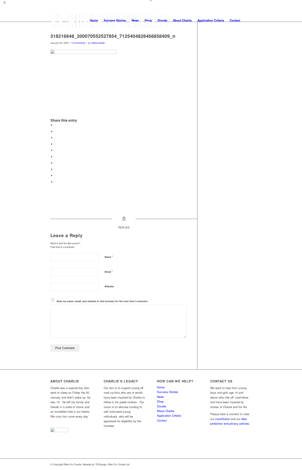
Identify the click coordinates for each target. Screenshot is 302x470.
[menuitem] (94, 20)
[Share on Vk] (56, 169)
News (160, 397)
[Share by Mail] (56, 182)
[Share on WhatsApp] (56, 144)
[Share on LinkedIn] (56, 157)
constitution (222, 419)
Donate (161, 406)
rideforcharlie (98, 42)
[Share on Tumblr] (56, 163)
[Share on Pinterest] (56, 150)
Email (109, 271)
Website (109, 286)
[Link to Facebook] (241, 464)
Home (160, 387)
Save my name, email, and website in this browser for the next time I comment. (102, 301)
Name (109, 257)
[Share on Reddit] (56, 175)
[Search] (247, 20)
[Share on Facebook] (56, 125)
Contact (162, 420)
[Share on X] (56, 131)
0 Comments (78, 42)
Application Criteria (169, 415)
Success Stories (167, 392)
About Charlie (165, 411)
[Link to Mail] (248, 464)
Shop (160, 401)
